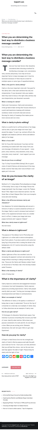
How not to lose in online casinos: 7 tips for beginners (18, 408)
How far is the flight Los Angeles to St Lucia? (29, 375)
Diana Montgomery (7, 47)
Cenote (4, 426)
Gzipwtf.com (19, 2)
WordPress (24, 426)
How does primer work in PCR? (10, 375)
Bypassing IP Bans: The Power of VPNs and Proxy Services (19, 402)
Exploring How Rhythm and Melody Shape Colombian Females (18, 399)
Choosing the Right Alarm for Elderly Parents (15, 405)
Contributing (6, 33)
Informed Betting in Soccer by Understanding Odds (17, 395)
